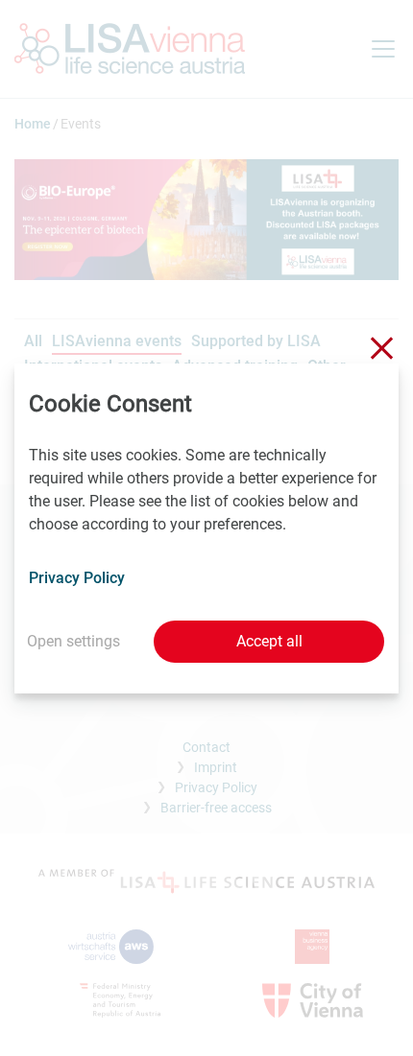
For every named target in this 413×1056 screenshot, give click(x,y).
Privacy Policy (77, 578)
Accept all (269, 641)
